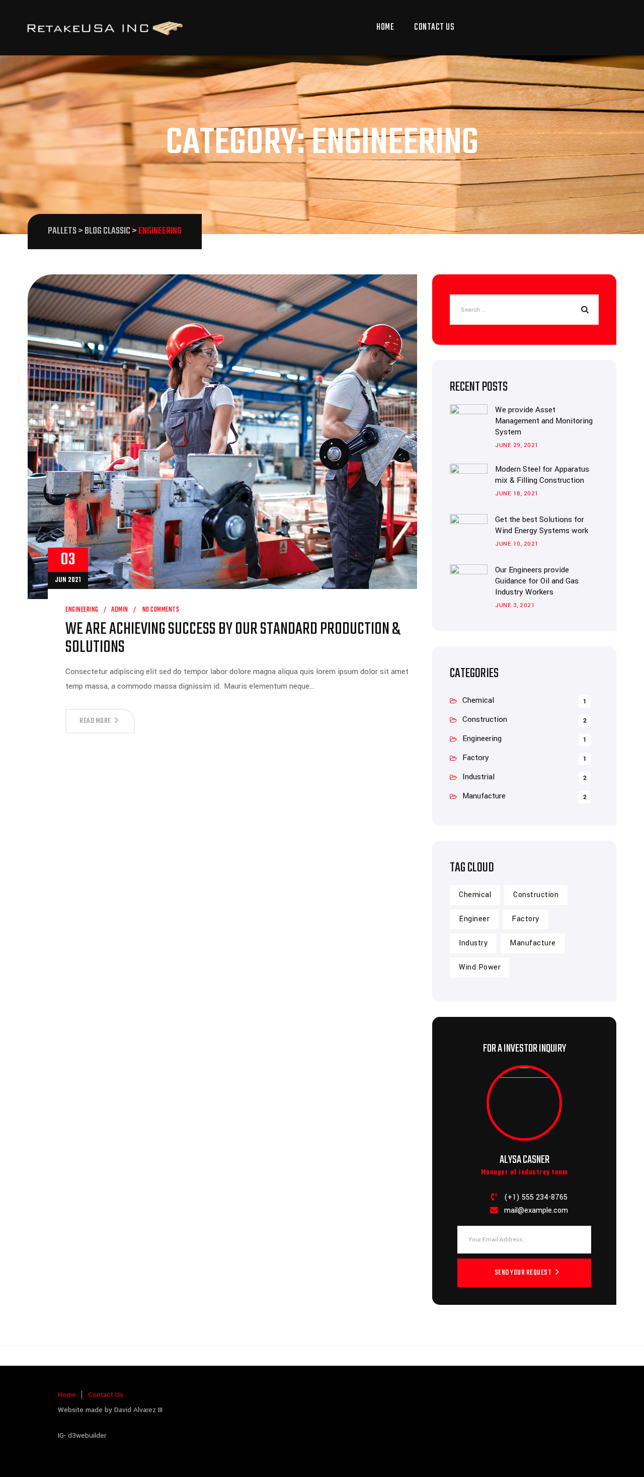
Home (385, 27)
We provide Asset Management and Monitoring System (544, 420)
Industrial (478, 776)
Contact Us (434, 27)
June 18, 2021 (517, 493)
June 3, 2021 (515, 605)
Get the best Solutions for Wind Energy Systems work (541, 525)
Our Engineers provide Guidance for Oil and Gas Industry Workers (537, 581)
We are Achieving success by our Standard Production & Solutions (232, 639)
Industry (473, 943)
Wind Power (480, 967)
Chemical (478, 700)
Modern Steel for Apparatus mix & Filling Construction (542, 475)
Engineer (474, 919)
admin (119, 610)
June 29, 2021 (517, 445)
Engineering (82, 610)
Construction (484, 719)
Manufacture (484, 795)
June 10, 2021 (517, 544)
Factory (475, 757)
